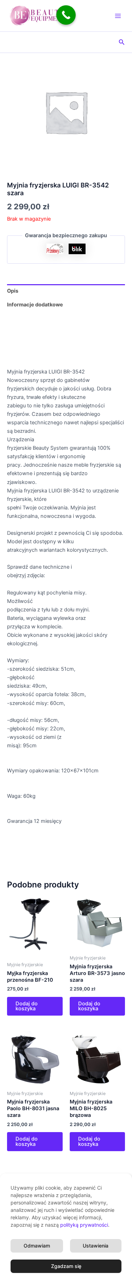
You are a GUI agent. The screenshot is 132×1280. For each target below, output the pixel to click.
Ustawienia (95, 1246)
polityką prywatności (84, 1225)
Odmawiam (37, 1246)
